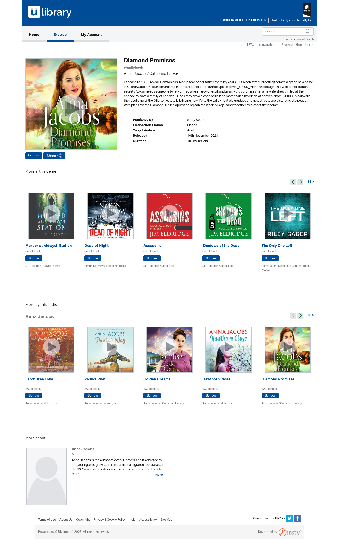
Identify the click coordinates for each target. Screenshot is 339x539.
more (158, 475)
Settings (287, 45)
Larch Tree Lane (39, 380)
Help (299, 45)
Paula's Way (94, 380)
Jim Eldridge (33, 266)
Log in (309, 45)
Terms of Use (47, 520)
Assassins (152, 246)
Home (37, 35)
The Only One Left (277, 246)
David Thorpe (51, 266)
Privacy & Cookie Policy (110, 520)
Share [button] (51, 156)
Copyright (83, 520)
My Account (91, 35)
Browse (60, 35)
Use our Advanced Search (299, 39)
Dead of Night (96, 246)
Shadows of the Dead (221, 246)
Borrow (33, 155)
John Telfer (168, 266)
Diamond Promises (278, 380)
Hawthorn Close (216, 380)
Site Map (166, 520)
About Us (65, 520)
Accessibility (148, 520)
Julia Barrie (51, 403)
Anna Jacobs (135, 74)
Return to (243, 20)
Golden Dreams (157, 380)
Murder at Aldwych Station (48, 246)
